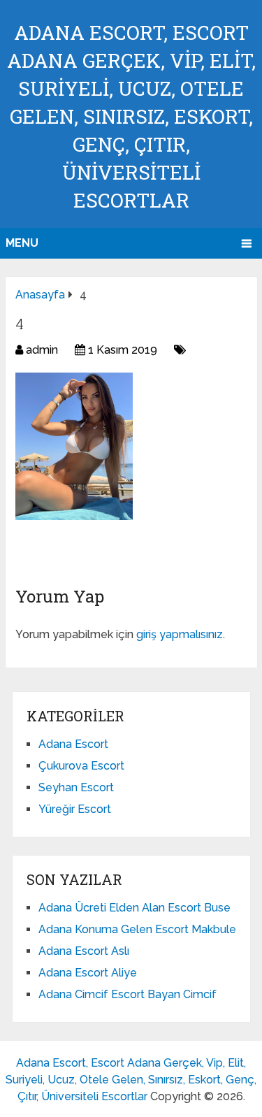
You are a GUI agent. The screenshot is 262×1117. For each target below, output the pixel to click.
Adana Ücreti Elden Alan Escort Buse (134, 907)
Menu (22, 243)
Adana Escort (73, 744)
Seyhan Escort (76, 787)
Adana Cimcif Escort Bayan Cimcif (127, 994)
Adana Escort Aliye (87, 972)
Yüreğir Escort (74, 809)
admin (42, 349)
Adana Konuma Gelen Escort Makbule (137, 929)
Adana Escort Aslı (83, 951)
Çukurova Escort (81, 765)
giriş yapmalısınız (179, 634)
